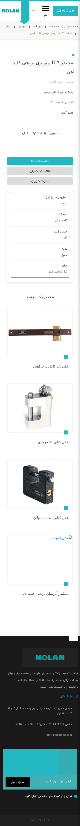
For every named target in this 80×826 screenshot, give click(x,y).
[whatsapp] (55, 805)
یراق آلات (37, 26)
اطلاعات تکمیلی (40, 171)
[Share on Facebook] (54, 142)
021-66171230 (66, 11)
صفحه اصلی (71, 26)
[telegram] (39, 142)
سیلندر (69, 82)
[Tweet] (46, 142)
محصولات (53, 26)
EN (33, 11)
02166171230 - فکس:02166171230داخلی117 (44, 724)
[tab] (40, 162)
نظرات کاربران (40, 181)
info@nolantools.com (59, 735)
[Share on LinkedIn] (32, 142)
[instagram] (73, 804)
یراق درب (22, 26)
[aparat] (46, 804)
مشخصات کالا (40, 161)
